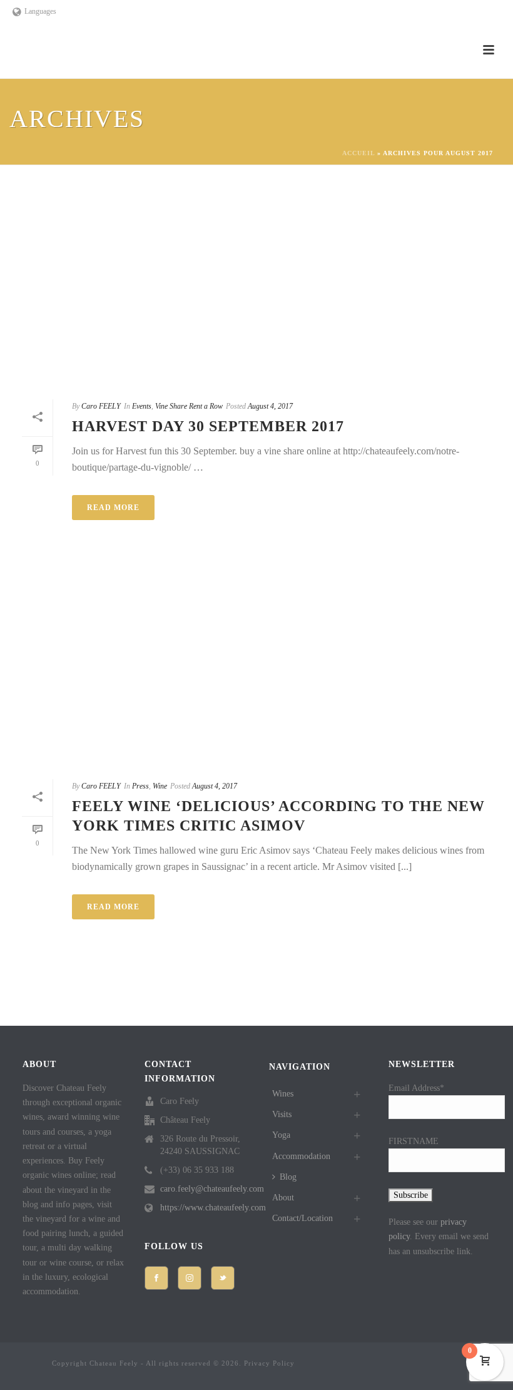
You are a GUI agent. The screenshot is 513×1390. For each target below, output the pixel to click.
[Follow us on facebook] (156, 1278)
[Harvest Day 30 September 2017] (256, 288)
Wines (282, 1093)
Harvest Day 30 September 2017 (208, 426)
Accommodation (301, 1156)
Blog (288, 1177)
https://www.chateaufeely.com (213, 1207)
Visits (282, 1114)
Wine (160, 786)
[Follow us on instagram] (189, 1278)
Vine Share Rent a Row (189, 406)
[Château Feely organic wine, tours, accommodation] (13, 1366)
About (283, 1197)
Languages (40, 11)
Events (141, 406)
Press (140, 786)
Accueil (358, 153)
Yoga (281, 1135)
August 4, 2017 (270, 406)
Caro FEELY (101, 406)
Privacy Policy (269, 1363)
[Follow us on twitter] (223, 1278)
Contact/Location (302, 1218)
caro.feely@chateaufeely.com (212, 1188)
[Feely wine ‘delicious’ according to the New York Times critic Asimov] (256, 668)
